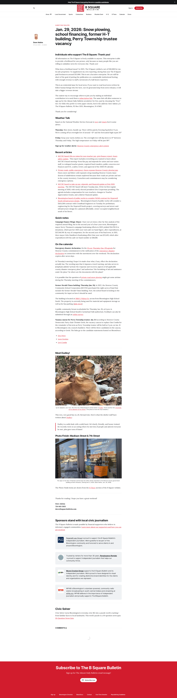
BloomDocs (79, 694)
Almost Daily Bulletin (62, 25)
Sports (71, 14)
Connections (79, 14)
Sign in (131, 8)
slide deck (78, 304)
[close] (174, 2)
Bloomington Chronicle (65, 694)
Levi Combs (62, 342)
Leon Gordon (63, 339)
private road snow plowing (91, 277)
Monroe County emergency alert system (93, 146)
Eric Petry (62, 336)
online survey (78, 314)
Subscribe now (90, 680)
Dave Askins (38, 42)
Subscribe (139, 8)
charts (104, 122)
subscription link (85, 98)
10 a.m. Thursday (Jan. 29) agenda (100, 248)
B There (114, 14)
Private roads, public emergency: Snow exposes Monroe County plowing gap (88, 170)
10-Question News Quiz (64, 618)
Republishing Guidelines (118, 694)
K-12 (107, 14)
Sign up (53, 694)
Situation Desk (98, 14)
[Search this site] (34, 8)
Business (89, 14)
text (96, 122)
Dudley (69, 417)
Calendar (122, 14)
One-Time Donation (101, 694)
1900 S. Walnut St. (82, 298)
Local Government (60, 14)
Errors (129, 14)
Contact (89, 694)
